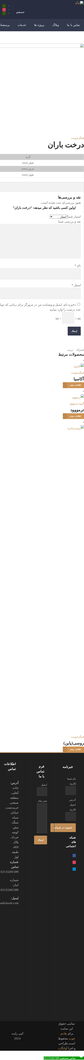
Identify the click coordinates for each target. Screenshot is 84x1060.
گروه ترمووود (76, 403)
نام (78, 265)
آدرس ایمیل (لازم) (72, 804)
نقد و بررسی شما (69, 221)
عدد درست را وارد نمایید (65, 309)
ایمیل (76, 285)
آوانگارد (62, 1048)
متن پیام (42, 800)
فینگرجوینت (77, 137)
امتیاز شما (74, 216)
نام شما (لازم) (71, 781)
